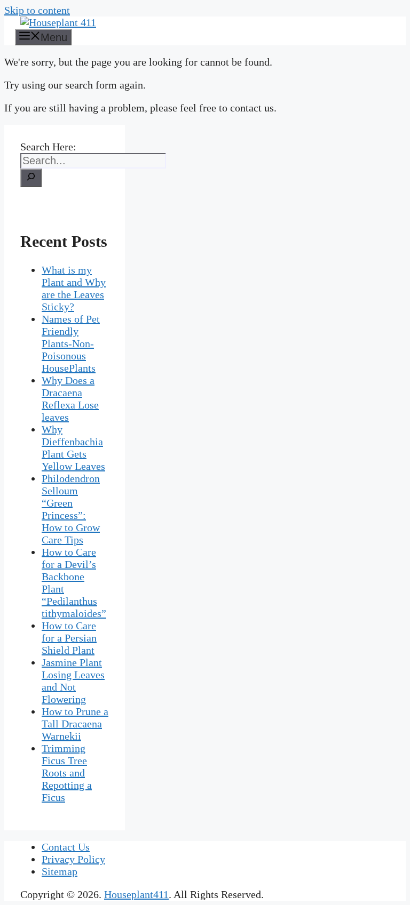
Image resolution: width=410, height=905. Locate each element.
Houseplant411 (136, 894)
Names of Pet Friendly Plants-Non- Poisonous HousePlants (71, 343)
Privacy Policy (73, 859)
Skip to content (37, 10)
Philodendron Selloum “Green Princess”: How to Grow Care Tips (71, 509)
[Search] (31, 178)
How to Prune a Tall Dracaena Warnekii (75, 724)
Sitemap (59, 871)
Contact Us (66, 847)
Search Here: (48, 147)
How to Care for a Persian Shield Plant (69, 638)
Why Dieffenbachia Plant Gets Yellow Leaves (73, 447)
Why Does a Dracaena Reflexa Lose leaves (70, 398)
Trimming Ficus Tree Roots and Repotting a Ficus (67, 772)
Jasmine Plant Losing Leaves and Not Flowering (73, 680)
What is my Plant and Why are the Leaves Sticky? (74, 288)
